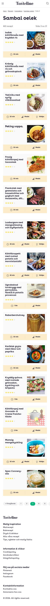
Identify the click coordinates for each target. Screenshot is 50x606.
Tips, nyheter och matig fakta (17, 540)
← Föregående (10, 503)
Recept (10, 11)
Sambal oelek (29, 11)
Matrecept (8, 527)
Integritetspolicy (11, 558)
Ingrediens (18, 11)
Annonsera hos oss (12, 592)
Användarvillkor (11, 555)
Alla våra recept (11, 537)
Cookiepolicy (9, 552)
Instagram (8, 574)
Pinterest (7, 571)
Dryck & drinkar (10, 534)
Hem (5, 11)
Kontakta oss (10, 589)
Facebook (8, 577)
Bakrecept (8, 530)
